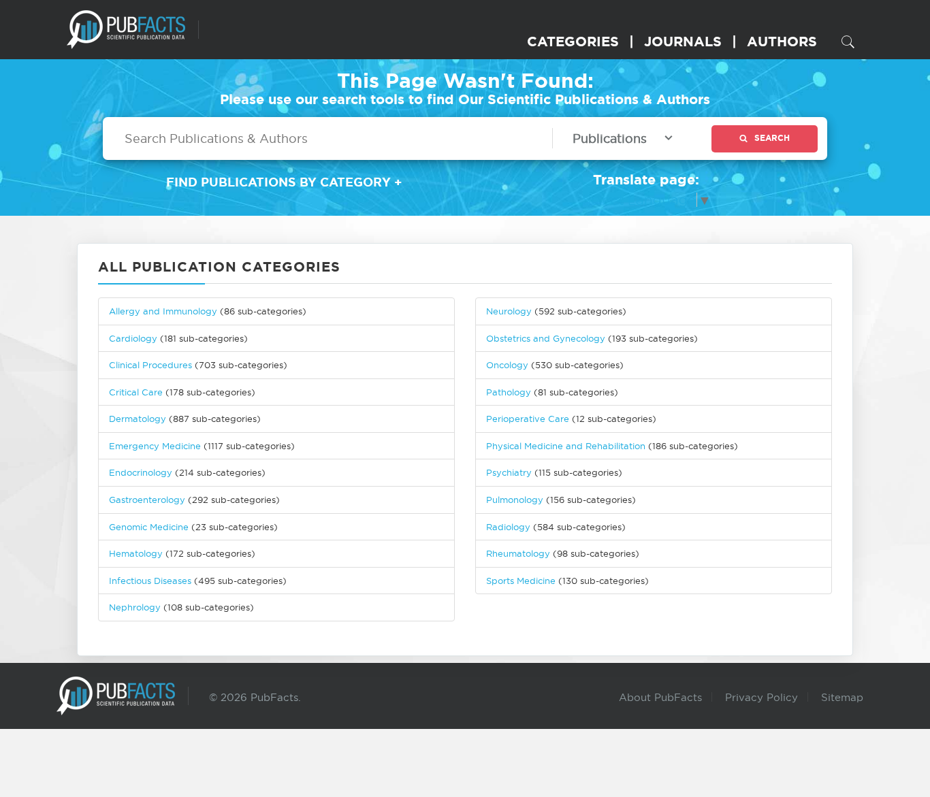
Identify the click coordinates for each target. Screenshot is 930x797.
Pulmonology (514, 499)
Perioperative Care (527, 418)
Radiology (508, 527)
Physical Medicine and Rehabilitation (565, 446)
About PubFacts (660, 697)
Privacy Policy (761, 697)
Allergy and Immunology (163, 311)
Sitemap (842, 697)
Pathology (508, 392)
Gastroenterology (147, 499)
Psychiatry (509, 472)
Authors (782, 41)
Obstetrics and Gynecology (545, 338)
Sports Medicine (522, 580)
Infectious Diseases (150, 580)
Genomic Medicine (149, 527)
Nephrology (135, 607)
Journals (683, 41)
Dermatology (137, 418)
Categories (573, 41)
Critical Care (136, 392)
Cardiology (133, 338)
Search (772, 137)
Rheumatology (518, 553)
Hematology (136, 553)
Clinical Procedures (150, 365)
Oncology (507, 365)
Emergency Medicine (155, 446)
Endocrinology (140, 472)
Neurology (509, 311)
